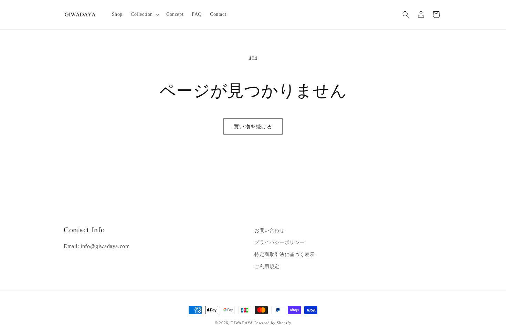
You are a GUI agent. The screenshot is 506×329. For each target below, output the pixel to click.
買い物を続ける (253, 126)
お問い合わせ (269, 230)
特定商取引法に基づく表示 (284, 254)
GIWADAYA (242, 323)
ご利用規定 (267, 266)
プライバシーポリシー (279, 242)
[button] (144, 14)
